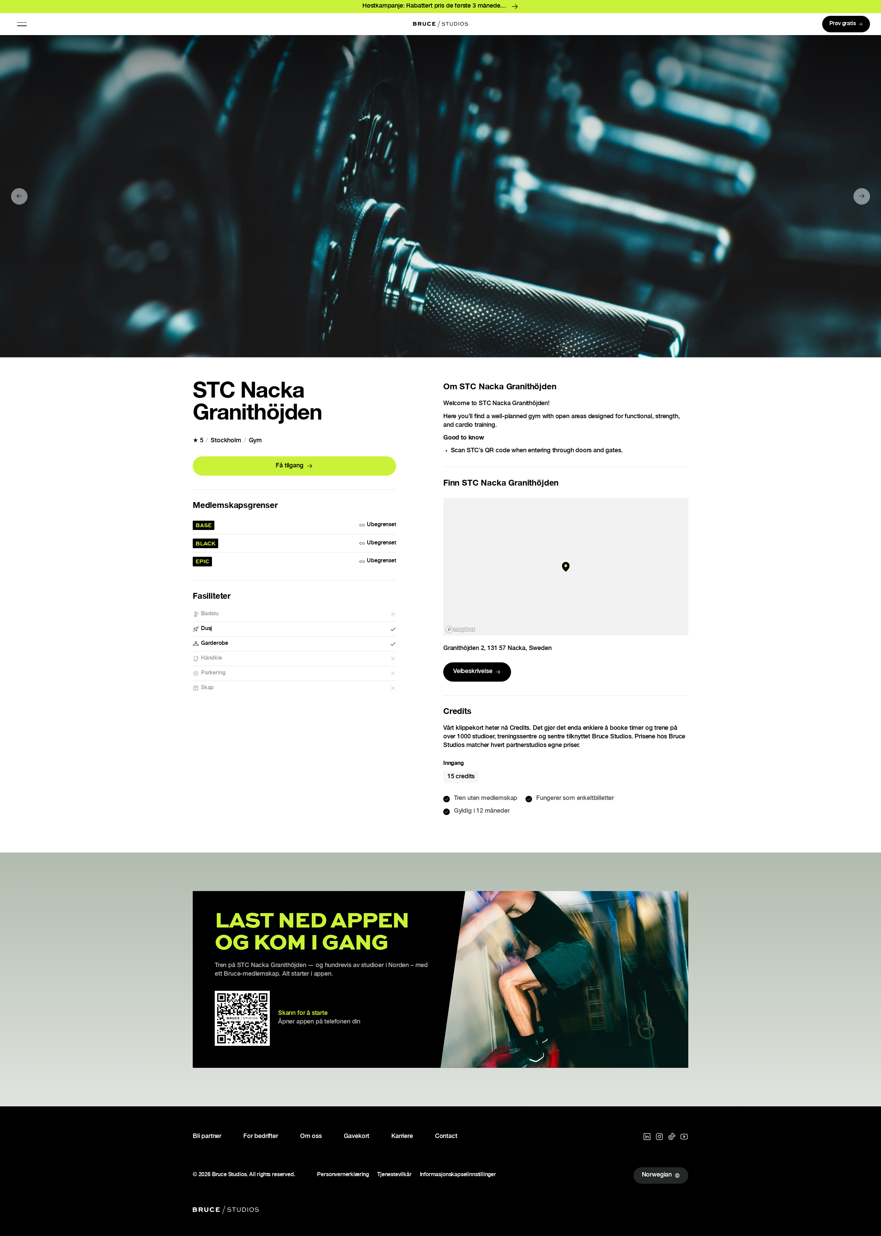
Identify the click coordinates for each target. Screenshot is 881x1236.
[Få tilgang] (294, 466)
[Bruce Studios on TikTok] (672, 1136)
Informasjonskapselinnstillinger (458, 1175)
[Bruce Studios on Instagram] (659, 1136)
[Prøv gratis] (846, 24)
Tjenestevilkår (394, 1175)
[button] (22, 24)
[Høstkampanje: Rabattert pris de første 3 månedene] (440, 6)
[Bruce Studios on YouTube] (684, 1136)
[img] (565, 566)
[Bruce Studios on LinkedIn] (647, 1136)
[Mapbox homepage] (460, 629)
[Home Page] (440, 24)
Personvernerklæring (343, 1175)
